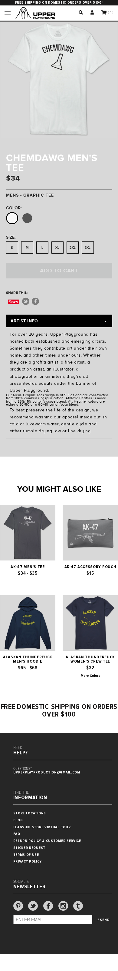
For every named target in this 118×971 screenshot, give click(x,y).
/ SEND (104, 920)
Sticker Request (29, 848)
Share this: (17, 293)
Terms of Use (26, 855)
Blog (18, 820)
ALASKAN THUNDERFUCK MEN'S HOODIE (27, 659)
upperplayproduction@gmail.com (46, 772)
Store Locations (29, 813)
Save (15, 301)
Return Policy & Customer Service (47, 841)
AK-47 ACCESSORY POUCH (90, 567)
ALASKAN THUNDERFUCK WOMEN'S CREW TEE (90, 659)
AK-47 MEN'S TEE (28, 567)
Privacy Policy (27, 861)
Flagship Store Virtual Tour (42, 827)
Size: (10, 237)
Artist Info (24, 320)
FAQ (16, 834)
